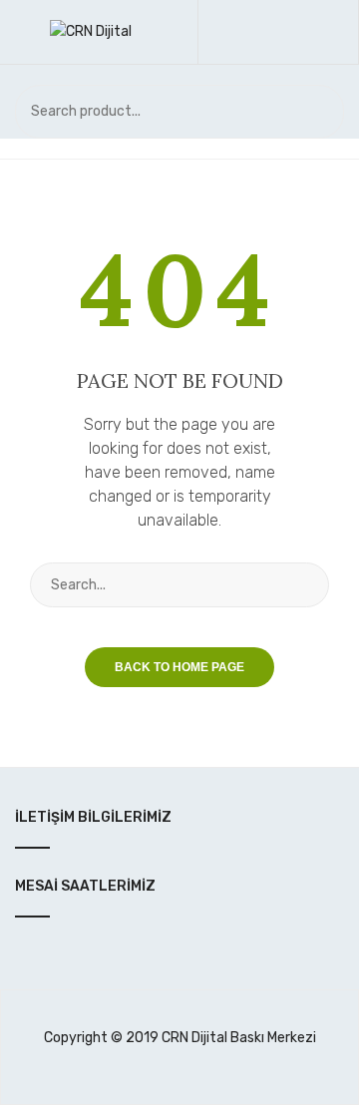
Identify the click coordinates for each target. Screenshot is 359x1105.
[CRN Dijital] (91, 31)
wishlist (287, 32)
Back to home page (179, 667)
